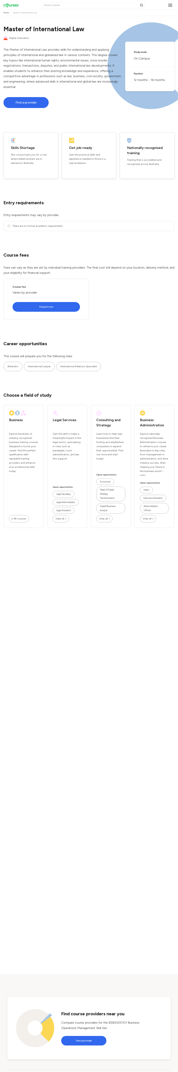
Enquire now (46, 306)
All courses (20, 518)
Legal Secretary (63, 494)
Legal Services (64, 420)
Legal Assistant (63, 510)
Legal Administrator (65, 502)
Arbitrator (12, 366)
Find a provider (26, 102)
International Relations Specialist (78, 366)
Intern (146, 490)
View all (59, 518)
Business (16, 420)
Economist (105, 481)
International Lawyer (39, 366)
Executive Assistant (153, 498)
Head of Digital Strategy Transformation (107, 493)
